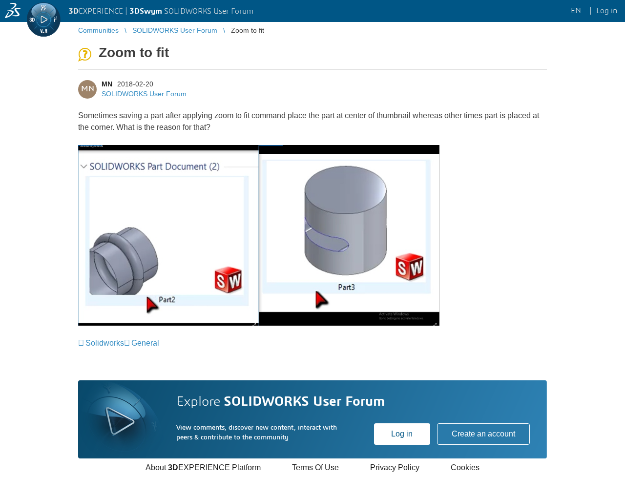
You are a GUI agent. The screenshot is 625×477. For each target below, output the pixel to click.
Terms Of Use (315, 467)
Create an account (483, 434)
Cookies (465, 467)
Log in (402, 434)
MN (107, 84)
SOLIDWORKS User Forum (144, 94)
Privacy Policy (394, 467)
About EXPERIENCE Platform (203, 467)
